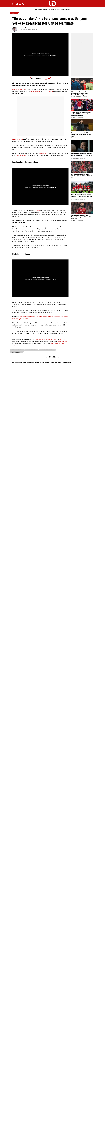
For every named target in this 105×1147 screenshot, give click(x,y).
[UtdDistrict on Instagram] (23, 4)
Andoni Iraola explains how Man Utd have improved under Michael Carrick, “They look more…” (81, 134)
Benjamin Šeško (22, 155)
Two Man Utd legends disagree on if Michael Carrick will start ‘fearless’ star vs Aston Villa (81, 195)
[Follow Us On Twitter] (46, 79)
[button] (13, 9)
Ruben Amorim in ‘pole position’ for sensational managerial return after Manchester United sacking (79, 93)
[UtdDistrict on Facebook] (13, 4)
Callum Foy (74, 117)
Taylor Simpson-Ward (76, 96)
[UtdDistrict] (52, 3)
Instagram (39, 339)
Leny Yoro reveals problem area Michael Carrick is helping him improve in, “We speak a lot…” (81, 175)
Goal (38, 210)
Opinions (58, 9)
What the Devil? (63, 341)
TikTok (62, 339)
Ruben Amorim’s (17, 139)
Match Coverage (52, 9)
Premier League (35, 91)
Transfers (40, 9)
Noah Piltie (74, 137)
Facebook (46, 339)
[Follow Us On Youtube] (49, 79)
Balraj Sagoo (75, 158)
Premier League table (65, 9)
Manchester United (18, 89)
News (36, 9)
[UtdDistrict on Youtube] (20, 4)
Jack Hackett (22, 27)
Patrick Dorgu (48, 91)
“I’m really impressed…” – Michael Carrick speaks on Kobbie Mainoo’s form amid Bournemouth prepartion (81, 113)
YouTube (53, 339)
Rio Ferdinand (43, 153)
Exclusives (45, 9)
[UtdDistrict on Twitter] (17, 4)
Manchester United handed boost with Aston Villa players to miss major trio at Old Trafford (81, 154)
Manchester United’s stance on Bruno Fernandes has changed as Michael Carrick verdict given (81, 216)
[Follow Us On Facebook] (43, 79)
